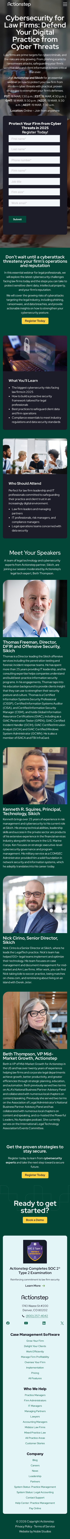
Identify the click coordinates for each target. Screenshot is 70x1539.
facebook (8, 1323)
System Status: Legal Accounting (35, 1492)
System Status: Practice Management (35, 1487)
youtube (26, 1323)
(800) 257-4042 (37, 1316)
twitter (62, 1323)
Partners (35, 1481)
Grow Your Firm (35, 1341)
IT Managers (35, 1406)
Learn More (33, 1285)
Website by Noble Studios (35, 1531)
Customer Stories (35, 1443)
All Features (35, 1378)
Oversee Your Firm (35, 1362)
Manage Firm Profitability (35, 1357)
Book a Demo (35, 1220)
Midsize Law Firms (35, 1427)
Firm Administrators (35, 1400)
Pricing (35, 1373)
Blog (35, 1460)
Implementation (35, 1367)
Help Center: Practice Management (35, 1503)
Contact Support (35, 1497)
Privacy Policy (23, 1526)
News (35, 1471)
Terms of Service (44, 1526)
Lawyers (35, 1416)
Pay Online (35, 1508)
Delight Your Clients (35, 1346)
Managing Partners (35, 1411)
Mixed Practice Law (35, 1432)
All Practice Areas (35, 1438)
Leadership (35, 1476)
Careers (35, 1465)
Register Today (35, 321)
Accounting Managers (35, 1422)
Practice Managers (35, 1395)
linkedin (44, 1323)
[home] (19, 4)
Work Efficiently (35, 1351)
